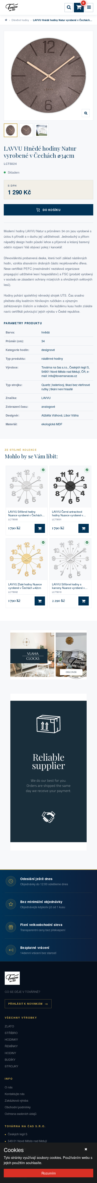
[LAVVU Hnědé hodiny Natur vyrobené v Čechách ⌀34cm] (48, 76)
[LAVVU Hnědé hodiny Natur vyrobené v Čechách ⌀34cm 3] (41, 130)
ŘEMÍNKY (11, 1046)
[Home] (12, 7)
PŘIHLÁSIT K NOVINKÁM (25, 1003)
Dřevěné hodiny (20, 20)
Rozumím (48, 1172)
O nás (8, 1087)
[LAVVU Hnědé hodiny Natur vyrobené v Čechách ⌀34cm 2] (26, 130)
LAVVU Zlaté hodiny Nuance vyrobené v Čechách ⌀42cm (25, 586)
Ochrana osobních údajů (20, 1114)
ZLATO (9, 1026)
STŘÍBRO (11, 1033)
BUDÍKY (10, 1059)
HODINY (10, 1053)
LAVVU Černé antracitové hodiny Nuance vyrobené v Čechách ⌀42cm (67, 513)
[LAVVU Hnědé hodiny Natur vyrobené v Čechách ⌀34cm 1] (10, 130)
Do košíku (52, 210)
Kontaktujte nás (14, 1094)
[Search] (69, 7)
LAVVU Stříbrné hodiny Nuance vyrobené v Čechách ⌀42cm (25, 513)
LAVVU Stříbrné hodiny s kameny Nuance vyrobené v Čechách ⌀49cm (68, 586)
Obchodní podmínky (18, 1107)
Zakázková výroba (16, 1100)
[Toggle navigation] (89, 7)
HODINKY (11, 1039)
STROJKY (11, 1066)
